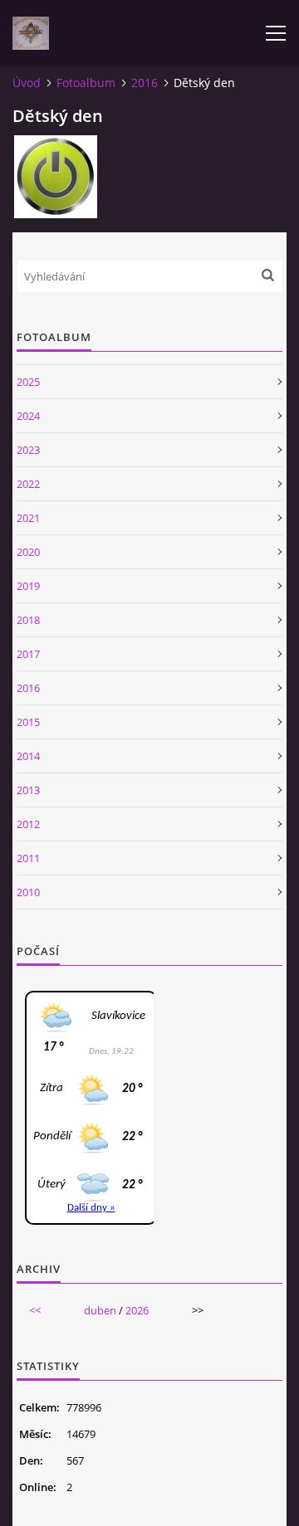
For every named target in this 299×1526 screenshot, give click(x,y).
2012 (28, 824)
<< (35, 1310)
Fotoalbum (85, 82)
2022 (28, 483)
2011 (28, 858)
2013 (28, 790)
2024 (28, 415)
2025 (28, 381)
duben (100, 1310)
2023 (28, 449)
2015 (28, 721)
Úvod (26, 82)
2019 (28, 585)
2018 (28, 619)
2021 (28, 517)
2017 (28, 653)
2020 (28, 551)
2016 (144, 82)
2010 (28, 892)
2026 (137, 1310)
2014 (28, 755)
